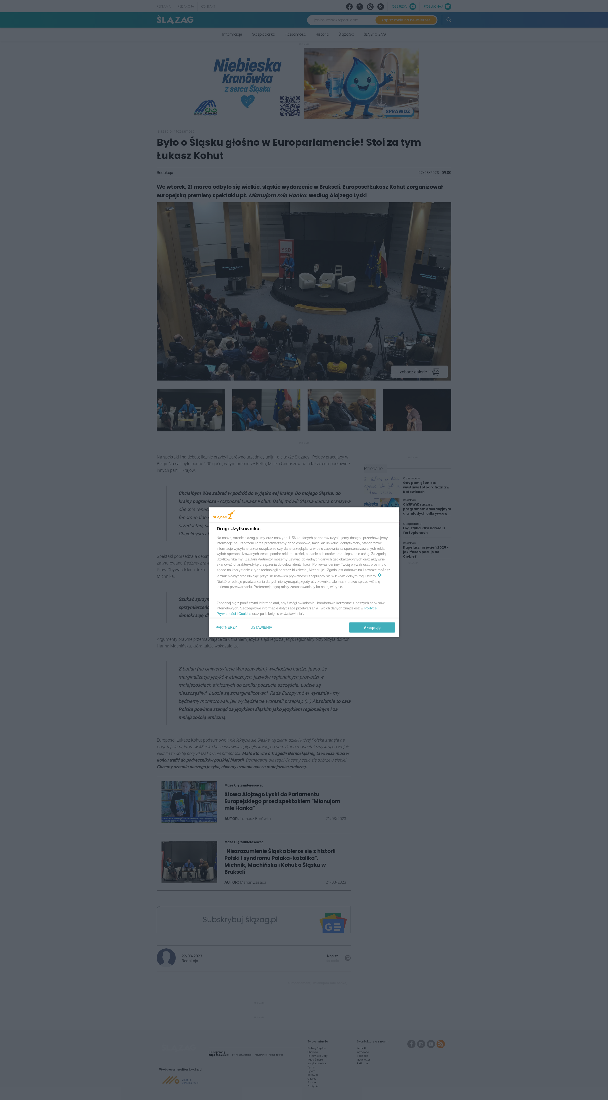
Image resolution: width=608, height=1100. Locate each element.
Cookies (244, 613)
